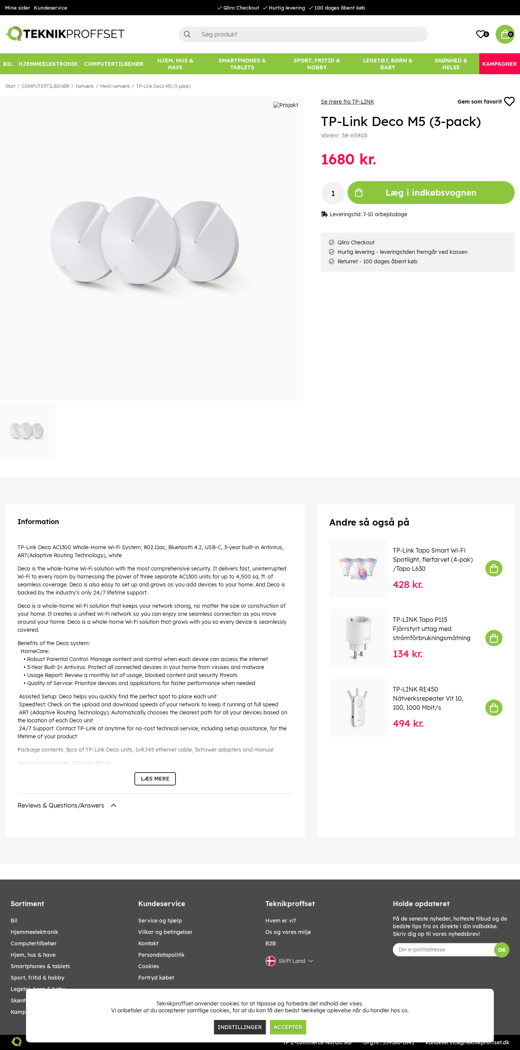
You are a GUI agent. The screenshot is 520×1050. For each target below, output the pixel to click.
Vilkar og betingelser (165, 932)
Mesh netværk (115, 86)
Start (10, 86)
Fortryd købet (156, 977)
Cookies (148, 966)
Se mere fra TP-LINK (347, 101)
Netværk (85, 86)
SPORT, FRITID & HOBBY (37, 977)
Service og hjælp (160, 920)
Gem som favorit (480, 101)
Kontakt (148, 943)
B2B (270, 943)
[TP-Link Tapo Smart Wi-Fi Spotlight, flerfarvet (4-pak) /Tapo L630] (364, 568)
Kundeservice (50, 8)
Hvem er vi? (280, 920)
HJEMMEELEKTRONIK (34, 932)
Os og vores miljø (288, 932)
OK (502, 949)
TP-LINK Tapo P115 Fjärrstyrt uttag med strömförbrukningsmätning (432, 629)
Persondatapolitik (161, 954)
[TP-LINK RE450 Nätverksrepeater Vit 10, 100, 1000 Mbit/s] (364, 708)
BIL (14, 920)
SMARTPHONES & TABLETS (40, 966)
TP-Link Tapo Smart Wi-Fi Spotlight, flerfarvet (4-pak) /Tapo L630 (433, 559)
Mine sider (17, 8)
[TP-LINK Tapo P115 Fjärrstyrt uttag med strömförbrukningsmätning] (364, 638)
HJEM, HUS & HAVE (33, 954)
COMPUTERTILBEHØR (45, 86)
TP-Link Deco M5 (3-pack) (163, 86)
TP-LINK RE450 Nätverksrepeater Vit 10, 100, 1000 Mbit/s (428, 698)
